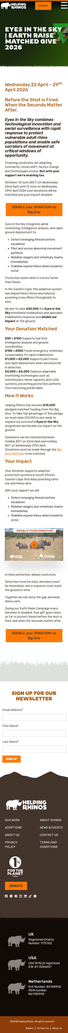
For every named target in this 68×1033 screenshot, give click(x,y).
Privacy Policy (11, 845)
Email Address (12, 710)
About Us (12, 835)
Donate (43, 5)
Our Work (12, 820)
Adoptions (13, 827)
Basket (30, 1028)
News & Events (51, 827)
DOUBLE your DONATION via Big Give (34, 209)
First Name (10, 726)
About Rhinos (50, 820)
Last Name (10, 742)
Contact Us (49, 835)
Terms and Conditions (49, 845)
